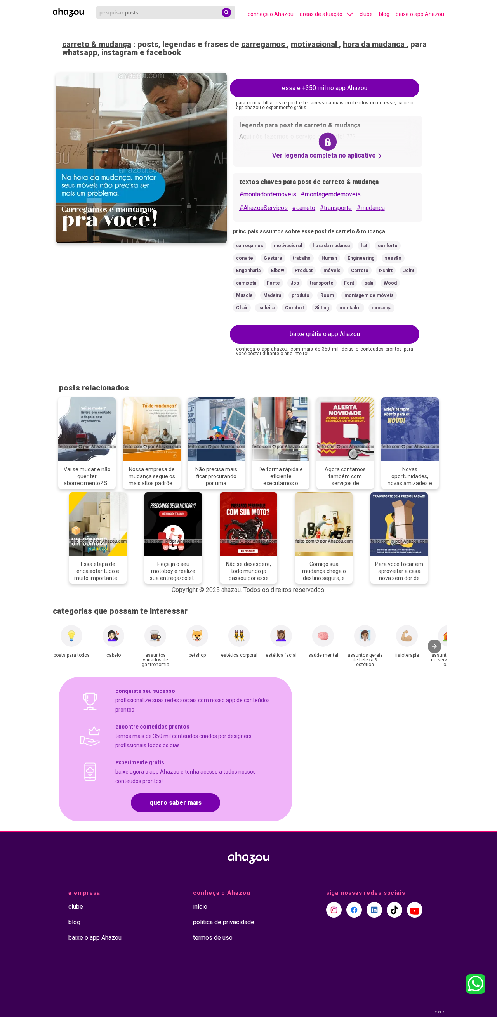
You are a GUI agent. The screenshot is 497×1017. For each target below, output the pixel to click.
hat (364, 245)
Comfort (294, 308)
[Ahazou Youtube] (414, 910)
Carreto (359, 270)
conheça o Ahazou (271, 14)
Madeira (272, 295)
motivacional (315, 44)
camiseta (246, 283)
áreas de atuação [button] (321, 14)
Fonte (273, 283)
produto (300, 295)
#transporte (336, 208)
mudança (381, 308)
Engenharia (248, 270)
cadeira (266, 308)
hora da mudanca (375, 44)
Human (329, 258)
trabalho (302, 258)
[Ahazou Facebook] (354, 910)
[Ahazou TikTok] (394, 910)
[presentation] (434, 646)
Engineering (361, 258)
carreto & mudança (96, 44)
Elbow (277, 270)
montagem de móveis (369, 295)
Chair (242, 308)
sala (369, 283)
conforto (388, 245)
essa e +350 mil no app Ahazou (324, 88)
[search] (226, 12)
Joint (408, 270)
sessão (393, 258)
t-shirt (386, 270)
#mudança (370, 208)
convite (244, 258)
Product (304, 270)
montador (350, 308)
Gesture (273, 258)
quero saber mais (175, 802)
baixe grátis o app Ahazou (325, 334)
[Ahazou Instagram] (334, 910)
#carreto (303, 208)
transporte (322, 283)
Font (349, 283)
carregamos (264, 44)
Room (327, 295)
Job (294, 283)
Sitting (322, 308)
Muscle (244, 295)
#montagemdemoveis (331, 194)
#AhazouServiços (263, 208)
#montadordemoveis (267, 194)
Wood (390, 283)
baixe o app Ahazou (420, 14)
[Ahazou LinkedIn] (374, 910)
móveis (332, 270)
